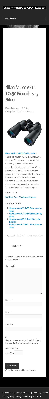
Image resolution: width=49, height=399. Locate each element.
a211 (18, 235)
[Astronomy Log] (24, 9)
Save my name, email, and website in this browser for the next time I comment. (23, 341)
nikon (40, 235)
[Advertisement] (24, 56)
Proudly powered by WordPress (29, 396)
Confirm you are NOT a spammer (22, 370)
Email (8, 312)
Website (9, 324)
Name (8, 300)
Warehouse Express (24, 111)
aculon (24, 235)
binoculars (32, 235)
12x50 (13, 235)
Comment (10, 266)
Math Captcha (11, 348)
